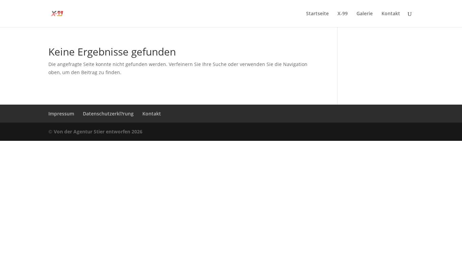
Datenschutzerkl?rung (108, 113)
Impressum (61, 113)
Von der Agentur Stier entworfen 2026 (98, 131)
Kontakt (391, 14)
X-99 (343, 14)
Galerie (364, 14)
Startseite (317, 14)
